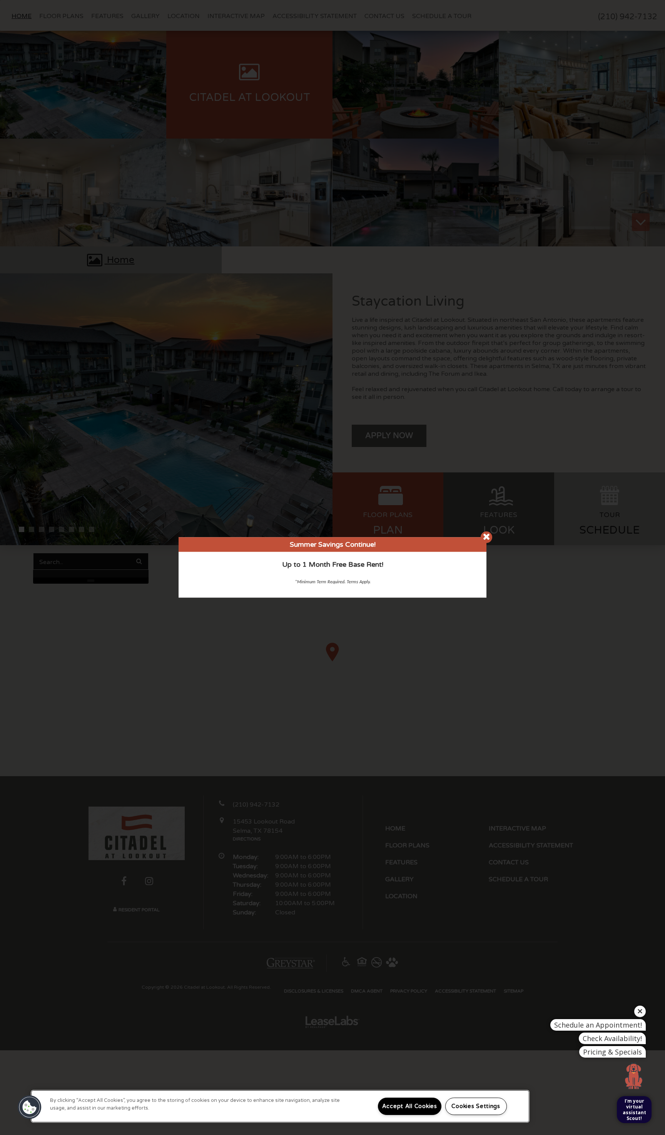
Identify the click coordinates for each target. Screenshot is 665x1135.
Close (486, 537)
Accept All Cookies (409, 1106)
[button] (29, 1107)
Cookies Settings (475, 1106)
